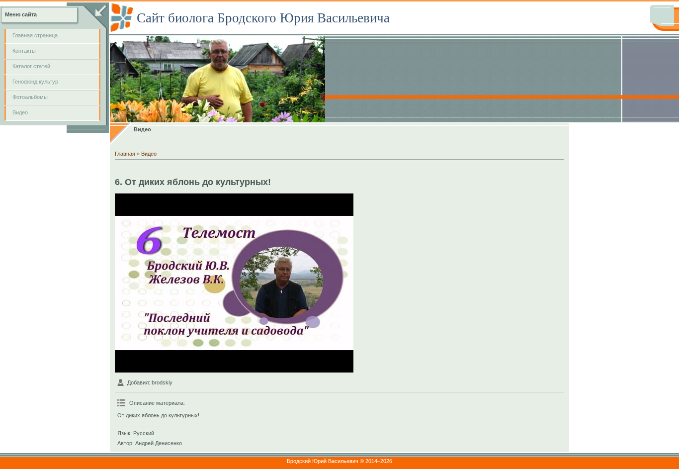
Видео (149, 154)
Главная (125, 154)
